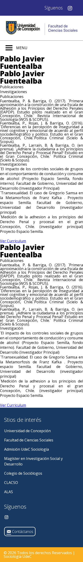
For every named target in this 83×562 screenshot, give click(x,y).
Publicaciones (12, 260)
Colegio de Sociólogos (23, 473)
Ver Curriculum (13, 240)
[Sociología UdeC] (41, 28)
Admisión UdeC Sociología (26, 449)
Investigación (11, 328)
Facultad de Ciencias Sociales (28, 440)
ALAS (8, 491)
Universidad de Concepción (27, 430)
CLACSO (11, 482)
